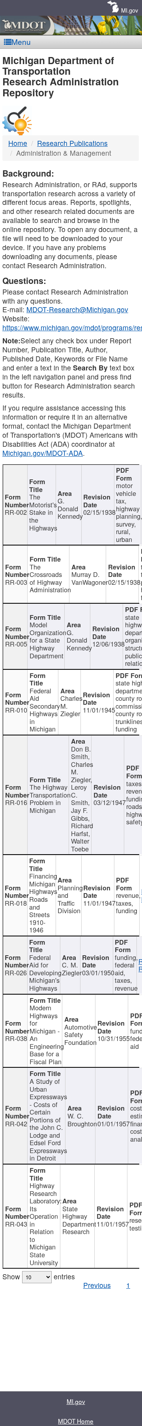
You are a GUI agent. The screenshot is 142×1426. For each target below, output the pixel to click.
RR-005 (16, 644)
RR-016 (16, 802)
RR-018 (16, 903)
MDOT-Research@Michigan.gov (77, 309)
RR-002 (16, 512)
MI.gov (129, 10)
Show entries (38, 1276)
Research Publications (72, 143)
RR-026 (16, 972)
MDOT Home (75, 1421)
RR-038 (16, 1038)
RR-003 (16, 582)
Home (17, 143)
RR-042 (16, 1123)
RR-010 (16, 710)
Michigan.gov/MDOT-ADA (42, 453)
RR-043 (16, 1224)
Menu (21, 41)
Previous (97, 1285)
